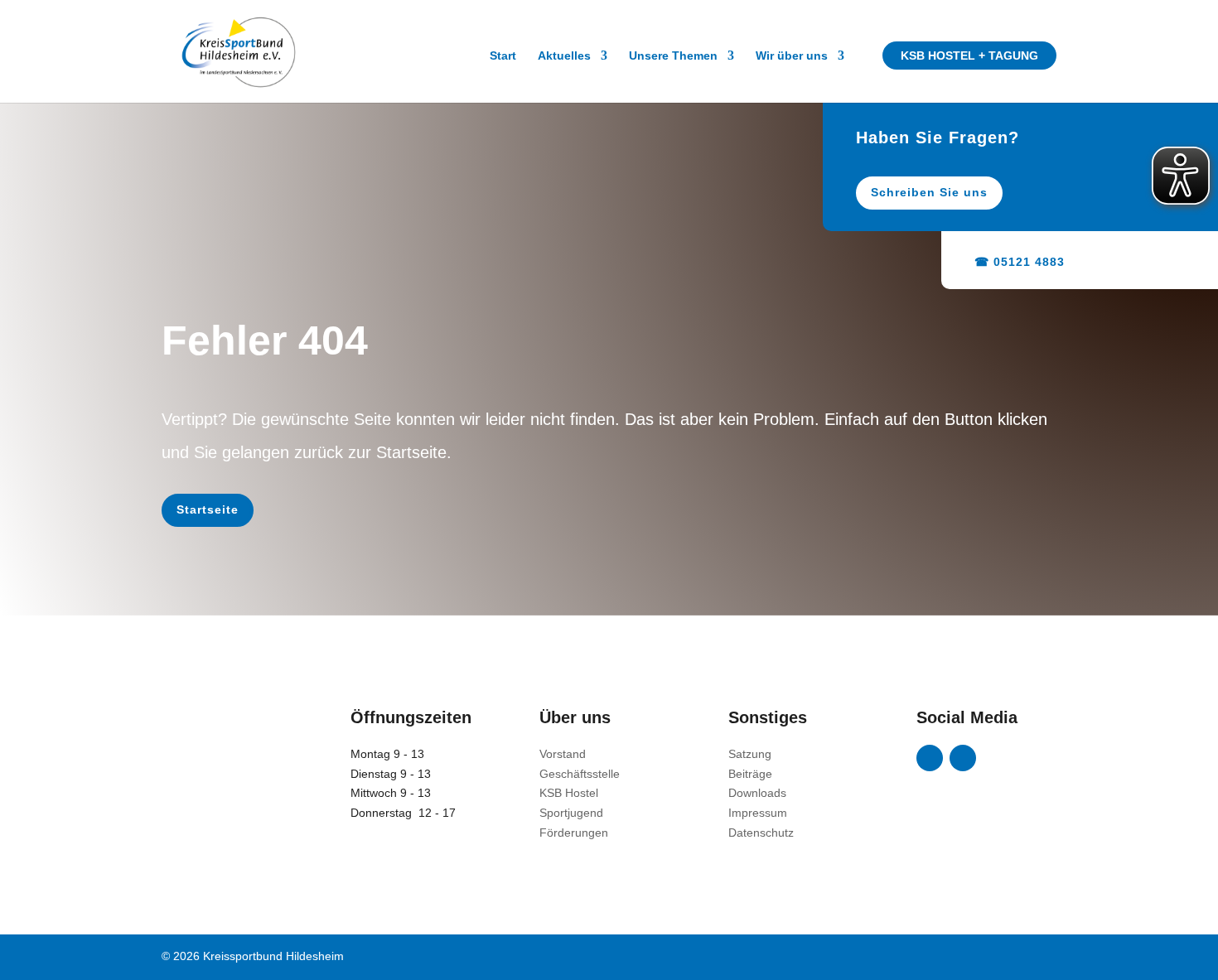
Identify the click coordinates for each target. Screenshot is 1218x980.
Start (503, 56)
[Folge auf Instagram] (963, 758)
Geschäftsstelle (579, 773)
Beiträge (750, 773)
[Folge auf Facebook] (929, 758)
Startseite (207, 509)
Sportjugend (571, 812)
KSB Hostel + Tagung (969, 55)
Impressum (757, 812)
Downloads (757, 792)
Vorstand (562, 753)
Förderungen (573, 832)
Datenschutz (761, 832)
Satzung (749, 753)
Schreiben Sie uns (929, 192)
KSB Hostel (568, 792)
